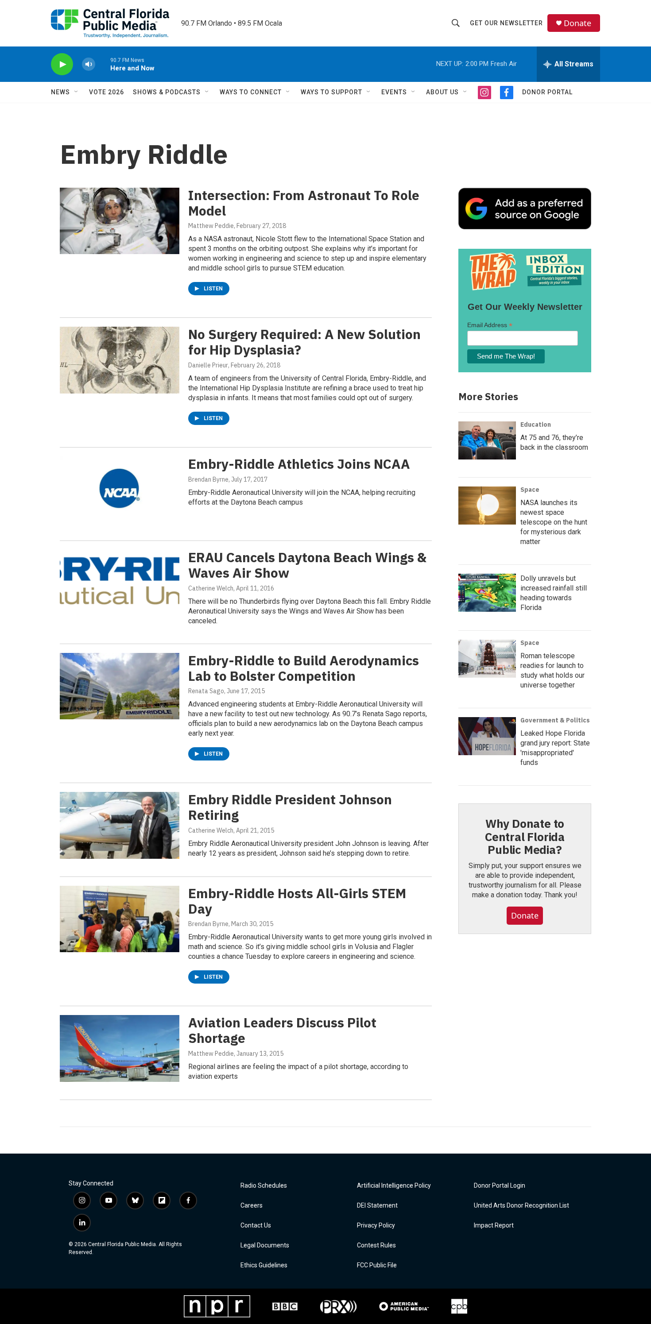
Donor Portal (547, 92)
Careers (251, 1205)
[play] (62, 64)
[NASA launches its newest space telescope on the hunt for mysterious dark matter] (487, 505)
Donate (577, 23)
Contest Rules (376, 1245)
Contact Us (255, 1225)
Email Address (489, 325)
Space (529, 490)
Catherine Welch (210, 588)
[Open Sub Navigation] (76, 92)
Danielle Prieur (208, 365)
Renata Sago (206, 691)
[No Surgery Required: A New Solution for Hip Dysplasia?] (119, 360)
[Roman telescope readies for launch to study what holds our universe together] (487, 659)
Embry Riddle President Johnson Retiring (290, 807)
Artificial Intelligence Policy (394, 1185)
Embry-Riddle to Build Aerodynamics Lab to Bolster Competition (303, 668)
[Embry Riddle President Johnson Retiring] (119, 825)
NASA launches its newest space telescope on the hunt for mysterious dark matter (553, 522)
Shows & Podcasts (167, 92)
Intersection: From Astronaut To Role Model (303, 202)
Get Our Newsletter (506, 23)
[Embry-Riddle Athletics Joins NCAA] (119, 489)
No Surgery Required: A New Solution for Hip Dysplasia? (304, 341)
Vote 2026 (106, 92)
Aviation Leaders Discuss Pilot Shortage (282, 1030)
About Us (442, 92)
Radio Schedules (263, 1185)
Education (535, 424)
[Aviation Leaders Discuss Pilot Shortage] (119, 1048)
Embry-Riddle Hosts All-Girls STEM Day (297, 900)
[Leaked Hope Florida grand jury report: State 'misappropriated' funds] (487, 736)
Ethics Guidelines (263, 1265)
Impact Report (494, 1225)
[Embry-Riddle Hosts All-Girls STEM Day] (119, 919)
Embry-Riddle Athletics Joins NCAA (299, 463)
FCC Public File (377, 1265)
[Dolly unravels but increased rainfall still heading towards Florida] (487, 593)
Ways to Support (331, 92)
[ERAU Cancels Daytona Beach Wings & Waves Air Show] (119, 583)
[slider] (102, 64)
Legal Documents (264, 1245)
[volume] (88, 64)
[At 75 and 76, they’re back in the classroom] (487, 440)
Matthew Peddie (211, 226)
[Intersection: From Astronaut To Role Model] (119, 221)
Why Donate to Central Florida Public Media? (525, 836)
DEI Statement (377, 1205)
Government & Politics (555, 720)
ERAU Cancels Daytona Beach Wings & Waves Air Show (307, 564)
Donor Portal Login (499, 1185)
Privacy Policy (376, 1225)
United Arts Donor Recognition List (521, 1205)
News (60, 92)
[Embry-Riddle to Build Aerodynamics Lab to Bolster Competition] (119, 686)
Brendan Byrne (208, 479)
